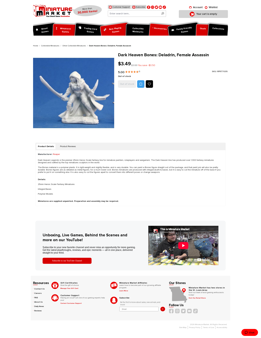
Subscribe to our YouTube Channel (67, 261)
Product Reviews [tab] (68, 146)
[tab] (45, 146)
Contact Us (39, 289)
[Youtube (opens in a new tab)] (160, 7)
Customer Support (121, 7)
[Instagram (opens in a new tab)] (152, 7)
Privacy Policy (194, 327)
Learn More (123, 291)
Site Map (183, 327)
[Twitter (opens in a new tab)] (156, 7)
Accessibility (222, 327)
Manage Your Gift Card (69, 288)
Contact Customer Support (71, 303)
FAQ (36, 298)
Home (35, 46)
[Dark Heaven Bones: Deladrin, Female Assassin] (73, 93)
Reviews (38, 311)
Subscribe (140, 7)
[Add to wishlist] (149, 84)
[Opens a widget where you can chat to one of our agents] (249, 332)
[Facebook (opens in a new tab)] (148, 7)
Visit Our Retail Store (197, 298)
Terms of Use (208, 327)
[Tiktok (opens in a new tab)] (164, 7)
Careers (38, 293)
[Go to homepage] (52, 11)
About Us (38, 302)
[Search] (162, 13)
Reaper (56, 154)
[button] (132, 71)
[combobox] (133, 13)
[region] (73, 93)
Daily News (39, 306)
